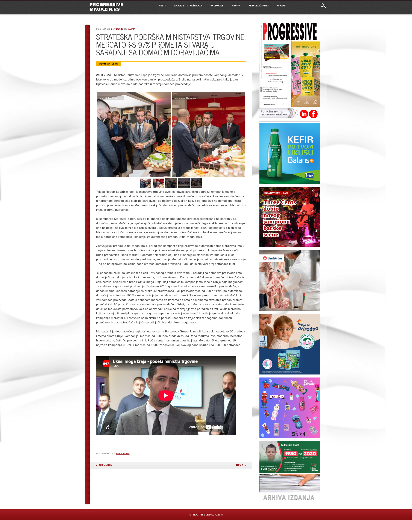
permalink (123, 453)
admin (132, 29)
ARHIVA (236, 5)
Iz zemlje (104, 64)
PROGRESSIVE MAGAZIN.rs (106, 7)
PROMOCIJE (217, 5)
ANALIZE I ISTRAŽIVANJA (188, 5)
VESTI (162, 5)
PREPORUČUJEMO (259, 5)
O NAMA (281, 5)
